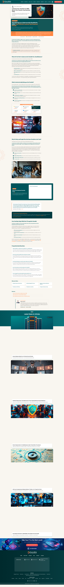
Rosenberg (36, 578)
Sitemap (42, 555)
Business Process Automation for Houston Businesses (32, 575)
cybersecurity (38, 215)
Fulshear (20, 578)
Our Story (25, 555)
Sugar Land (43, 578)
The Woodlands (47, 578)
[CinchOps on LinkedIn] (36, 581)
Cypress (16, 578)
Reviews (30, 555)
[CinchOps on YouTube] (34, 581)
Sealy (39, 578)
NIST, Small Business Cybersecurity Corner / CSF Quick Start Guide (21, 296)
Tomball (51, 578)
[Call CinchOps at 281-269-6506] (53, 2)
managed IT (42, 215)
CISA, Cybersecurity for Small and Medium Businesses (19, 294)
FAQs (34, 555)
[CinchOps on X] (32, 581)
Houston (19, 240)
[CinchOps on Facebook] (28, 581)
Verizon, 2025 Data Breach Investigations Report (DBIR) (20, 293)
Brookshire (13, 578)
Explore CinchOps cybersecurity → (17, 216)
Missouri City (29, 578)
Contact (37, 555)
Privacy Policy (37, 583)
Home (21, 555)
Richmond (33, 578)
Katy (24, 240)
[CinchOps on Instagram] (30, 581)
